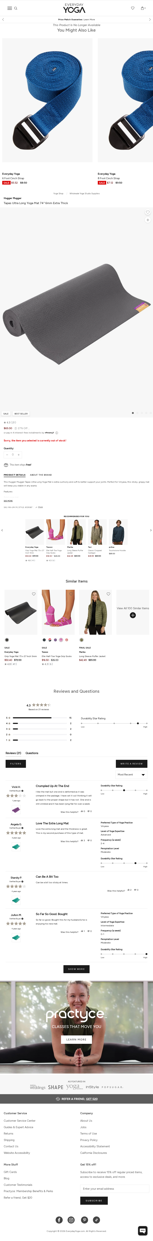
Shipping (9, 1140)
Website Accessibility (17, 1153)
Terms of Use (88, 1133)
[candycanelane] (49, 639)
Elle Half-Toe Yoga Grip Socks (54, 551)
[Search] (15, 8)
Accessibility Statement (95, 1146)
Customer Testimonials (18, 1185)
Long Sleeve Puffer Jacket (75, 551)
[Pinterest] (84, 1219)
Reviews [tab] (13, 754)
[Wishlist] (133, 8)
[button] (10, 422)
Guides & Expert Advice (18, 1127)
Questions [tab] (32, 754)
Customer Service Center (19, 1120)
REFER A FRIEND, (80, 1099)
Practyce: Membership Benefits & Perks (28, 1191)
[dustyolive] (81, 639)
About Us (86, 1120)
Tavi (90, 547)
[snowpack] (44, 639)
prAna (111, 547)
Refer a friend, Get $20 (18, 1197)
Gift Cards (10, 1172)
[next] (149, 19)
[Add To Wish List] (148, 212)
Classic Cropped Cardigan (95, 551)
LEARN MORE (76, 1039)
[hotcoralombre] (66, 639)
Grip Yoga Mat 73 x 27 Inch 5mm (34, 551)
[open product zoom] (148, 220)
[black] (6, 639)
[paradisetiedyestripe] (61, 639)
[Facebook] (59, 1219)
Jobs (83, 1127)
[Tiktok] (96, 1219)
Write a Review (134, 765)
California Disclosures (93, 1153)
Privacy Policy (89, 1140)
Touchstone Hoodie (117, 550)
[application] (142, 1230)
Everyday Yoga (31, 547)
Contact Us (11, 1146)
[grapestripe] (55, 639)
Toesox (49, 547)
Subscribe (94, 1200)
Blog (6, 1178)
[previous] (3, 19)
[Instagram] (72, 1219)
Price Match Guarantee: (76, 19)
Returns (8, 1133)
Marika (70, 547)
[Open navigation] (9, 8)
